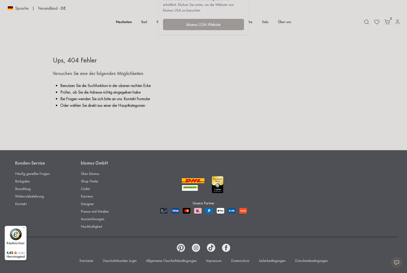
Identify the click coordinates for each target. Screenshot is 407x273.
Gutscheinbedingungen (311, 260)
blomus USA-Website (203, 24)
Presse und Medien (95, 211)
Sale (265, 21)
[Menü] (24, 229)
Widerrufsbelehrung (29, 196)
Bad (144, 21)
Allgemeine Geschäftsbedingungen (171, 260)
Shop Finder (89, 181)
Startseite (86, 260)
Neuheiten (124, 21)
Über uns (284, 21)
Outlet (85, 188)
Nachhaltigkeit (91, 226)
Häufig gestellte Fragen (32, 173)
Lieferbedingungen (272, 260)
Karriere (87, 196)
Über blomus (90, 173)
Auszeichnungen (92, 218)
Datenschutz (240, 260)
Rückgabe (22, 181)
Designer (87, 203)
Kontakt (21, 203)
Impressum (214, 260)
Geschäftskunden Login (120, 260)
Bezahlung (23, 188)
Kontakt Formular (137, 98)
